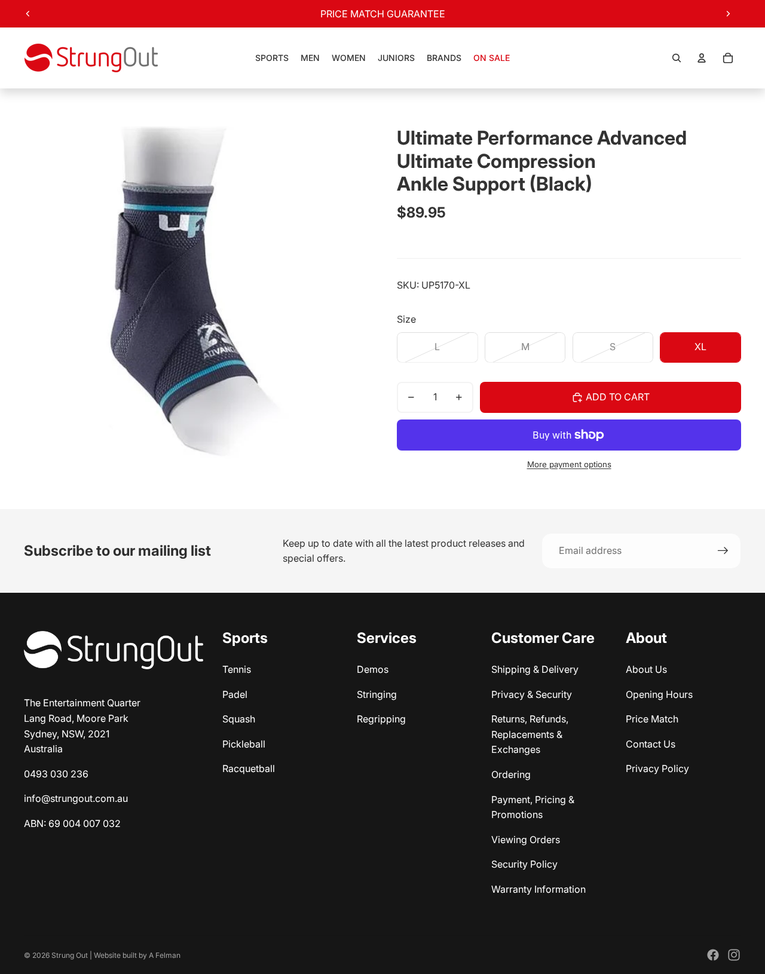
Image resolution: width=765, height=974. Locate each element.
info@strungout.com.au (76, 798)
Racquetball (248, 768)
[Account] (701, 58)
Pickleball (243, 744)
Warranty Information (538, 889)
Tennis (236, 669)
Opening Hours (659, 694)
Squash (238, 719)
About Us (646, 669)
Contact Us (650, 744)
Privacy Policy (657, 768)
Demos (372, 669)
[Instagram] (734, 955)
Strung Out (69, 955)
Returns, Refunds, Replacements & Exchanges (529, 734)
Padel (234, 694)
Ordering (511, 774)
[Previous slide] (28, 14)
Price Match (652, 719)
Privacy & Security (531, 694)
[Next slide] (728, 14)
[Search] (676, 58)
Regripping (381, 719)
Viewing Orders (525, 840)
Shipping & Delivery (535, 669)
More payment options (569, 464)
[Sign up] (723, 550)
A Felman (164, 955)
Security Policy (524, 864)
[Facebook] (713, 955)
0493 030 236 (56, 774)
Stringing (377, 694)
